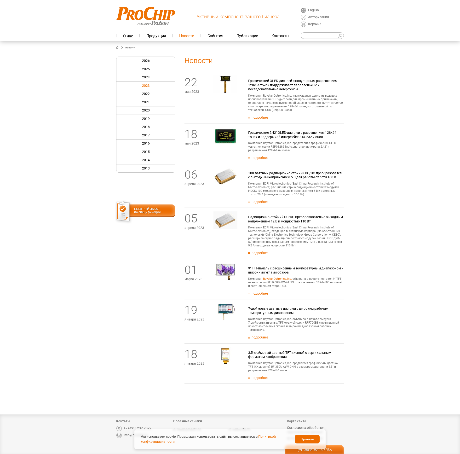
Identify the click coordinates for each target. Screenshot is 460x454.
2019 (146, 119)
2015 (146, 152)
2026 (146, 61)
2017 (146, 135)
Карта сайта (296, 421)
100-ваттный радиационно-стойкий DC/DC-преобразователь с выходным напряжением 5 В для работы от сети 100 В (296, 175)
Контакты (280, 36)
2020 (146, 110)
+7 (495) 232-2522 (137, 428)
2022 (146, 94)
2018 (146, 127)
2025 (146, 69)
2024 (146, 77)
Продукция (156, 36)
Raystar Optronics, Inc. (277, 278)
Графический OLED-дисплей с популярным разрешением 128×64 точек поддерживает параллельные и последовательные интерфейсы (292, 85)
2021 (146, 102)
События (215, 36)
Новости (186, 36)
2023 (146, 85)
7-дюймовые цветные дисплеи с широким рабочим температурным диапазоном (288, 311)
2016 (146, 143)
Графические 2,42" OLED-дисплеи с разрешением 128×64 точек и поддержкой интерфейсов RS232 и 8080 (292, 135)
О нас (128, 36)
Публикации (247, 36)
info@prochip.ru (136, 435)
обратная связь (318, 450)
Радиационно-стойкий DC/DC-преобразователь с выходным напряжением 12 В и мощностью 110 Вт (295, 219)
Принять (307, 439)
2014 (146, 160)
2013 (146, 168)
